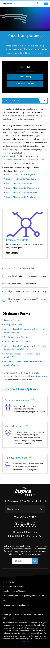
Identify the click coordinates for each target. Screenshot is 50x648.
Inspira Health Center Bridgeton (20, 174)
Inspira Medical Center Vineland (20, 197)
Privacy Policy (8, 581)
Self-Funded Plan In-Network (16, 336)
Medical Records (39, 501)
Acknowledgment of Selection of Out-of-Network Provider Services (24, 331)
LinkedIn (33, 524)
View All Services (14, 426)
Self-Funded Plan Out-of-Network (18, 341)
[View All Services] (8, 437)
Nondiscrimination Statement (14, 591)
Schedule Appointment (17, 400)
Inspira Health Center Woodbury (21, 179)
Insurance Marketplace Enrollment (16, 605)
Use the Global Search (38, 3)
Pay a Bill (26, 501)
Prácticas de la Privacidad (13, 586)
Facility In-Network (12, 320)
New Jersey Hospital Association (31, 376)
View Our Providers (16, 458)
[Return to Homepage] (8, 3)
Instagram (27, 524)
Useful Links (13, 509)
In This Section (12, 100)
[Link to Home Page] (25, 493)
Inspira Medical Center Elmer (19, 183)
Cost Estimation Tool (12, 156)
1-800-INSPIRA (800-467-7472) (25, 536)
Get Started (12, 253)
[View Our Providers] (7, 466)
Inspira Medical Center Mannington (22, 188)
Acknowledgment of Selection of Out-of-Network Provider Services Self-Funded (24, 347)
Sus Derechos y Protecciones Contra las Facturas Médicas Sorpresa (24, 363)
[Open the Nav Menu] (44, 3)
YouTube (22, 524)
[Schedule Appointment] (8, 408)
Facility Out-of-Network (14, 324)
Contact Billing (25, 77)
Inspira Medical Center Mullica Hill (21, 192)
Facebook (16, 524)
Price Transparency (11, 501)
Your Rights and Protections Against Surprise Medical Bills (22, 355)
